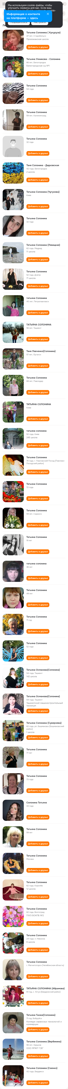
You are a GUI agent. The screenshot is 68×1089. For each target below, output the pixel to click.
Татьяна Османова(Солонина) (43, 669)
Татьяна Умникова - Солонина (43, 59)
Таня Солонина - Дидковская (42, 165)
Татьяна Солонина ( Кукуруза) (43, 32)
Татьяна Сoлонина (36, 271)
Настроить (40, 22)
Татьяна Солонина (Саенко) (41, 1068)
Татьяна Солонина (36, 85)
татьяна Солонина (36, 298)
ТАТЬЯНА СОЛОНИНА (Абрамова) (45, 988)
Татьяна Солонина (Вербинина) (43, 1041)
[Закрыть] (48, 14)
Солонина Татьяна (36, 802)
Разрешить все (19, 22)
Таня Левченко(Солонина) (41, 351)
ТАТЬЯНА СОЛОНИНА (38, 404)
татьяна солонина (36, 430)
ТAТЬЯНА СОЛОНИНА (38, 324)
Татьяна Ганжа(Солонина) (40, 1014)
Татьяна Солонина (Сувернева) (44, 722)
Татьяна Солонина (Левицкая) (43, 244)
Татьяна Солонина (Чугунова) (43, 191)
